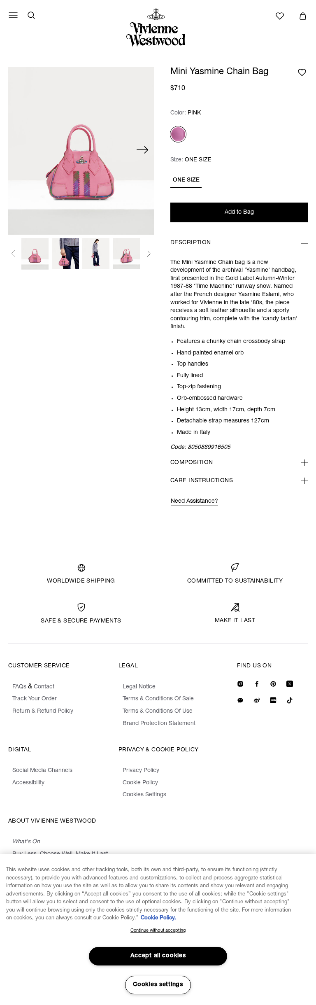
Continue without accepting (158, 930)
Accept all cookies (158, 956)
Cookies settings (158, 985)
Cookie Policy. (158, 918)
